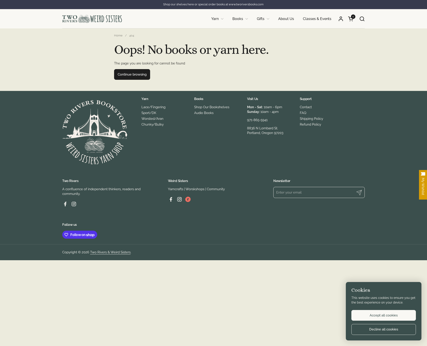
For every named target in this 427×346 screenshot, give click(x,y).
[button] (362, 19)
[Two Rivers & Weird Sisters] (92, 19)
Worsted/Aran (152, 119)
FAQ (303, 113)
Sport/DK (148, 113)
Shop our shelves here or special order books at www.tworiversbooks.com (213, 4)
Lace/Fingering (153, 107)
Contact (306, 107)
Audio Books (204, 113)
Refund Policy (310, 124)
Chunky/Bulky (152, 124)
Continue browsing (132, 74)
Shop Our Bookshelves (211, 107)
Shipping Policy (311, 119)
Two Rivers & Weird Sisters (110, 252)
